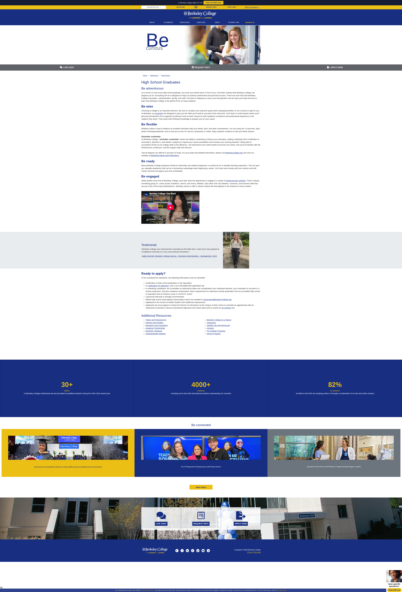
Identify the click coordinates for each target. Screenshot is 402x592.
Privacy (250, 552)
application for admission (158, 286)
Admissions (185, 22)
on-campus (226, 308)
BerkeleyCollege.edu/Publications (165, 156)
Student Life (233, 22)
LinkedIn (187, 550)
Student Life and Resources (218, 325)
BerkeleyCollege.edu (234, 153)
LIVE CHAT (196, 7)
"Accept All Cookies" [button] (147, 590)
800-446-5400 (181, 7)
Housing (210, 328)
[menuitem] (172, 320)
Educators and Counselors (157, 325)
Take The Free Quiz (213, 3)
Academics (168, 22)
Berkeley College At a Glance (219, 320)
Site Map (257, 552)
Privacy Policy (282, 590)
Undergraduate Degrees (156, 334)
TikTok (208, 550)
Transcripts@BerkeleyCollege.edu (217, 300)
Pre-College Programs (216, 331)
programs (159, 113)
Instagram (192, 550)
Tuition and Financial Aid (156, 320)
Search (248, 22)
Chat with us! (394, 590)
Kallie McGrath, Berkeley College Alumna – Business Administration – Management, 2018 (179, 256)
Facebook (176, 550)
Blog (197, 550)
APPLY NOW (232, 7)
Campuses (200, 22)
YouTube (203, 550)
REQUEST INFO (211, 7)
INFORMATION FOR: (153, 7)
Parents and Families (155, 323)
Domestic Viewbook (154, 331)
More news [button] (201, 487)
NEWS (217, 22)
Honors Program (214, 334)
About (152, 22)
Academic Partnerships (155, 328)
